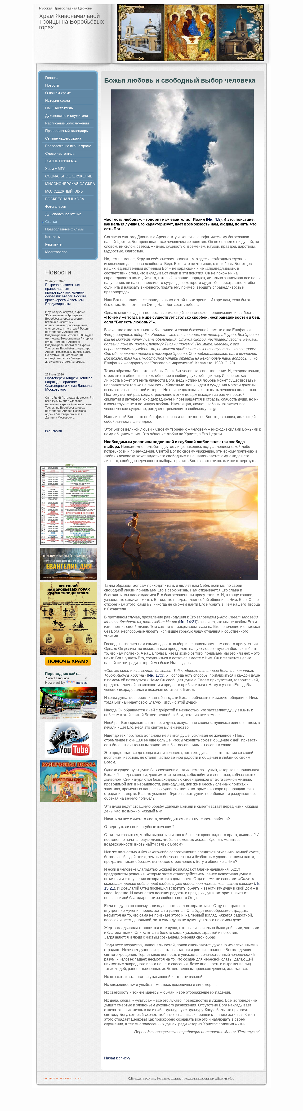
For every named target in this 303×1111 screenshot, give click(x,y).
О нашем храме (58, 93)
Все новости (53, 431)
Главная (51, 78)
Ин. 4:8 (213, 219)
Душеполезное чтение (63, 214)
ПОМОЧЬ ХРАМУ (68, 661)
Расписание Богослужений (67, 123)
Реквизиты (53, 244)
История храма (57, 100)
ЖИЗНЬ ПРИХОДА (61, 161)
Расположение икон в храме (68, 146)
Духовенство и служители (66, 116)
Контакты (53, 237)
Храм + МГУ (55, 169)
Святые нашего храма (63, 138)
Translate (82, 682)
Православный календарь (66, 131)
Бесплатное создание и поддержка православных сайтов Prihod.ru (195, 1078)
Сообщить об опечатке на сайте (62, 1078)
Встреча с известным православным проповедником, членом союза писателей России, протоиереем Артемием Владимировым (66, 294)
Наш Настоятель (59, 108)
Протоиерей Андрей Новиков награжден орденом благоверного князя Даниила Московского (68, 383)
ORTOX (151, 1078)
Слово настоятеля (60, 153)
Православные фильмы (64, 229)
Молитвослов (56, 252)
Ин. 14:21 (187, 622)
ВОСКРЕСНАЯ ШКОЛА (64, 199)
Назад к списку (117, 1058)
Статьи (51, 222)
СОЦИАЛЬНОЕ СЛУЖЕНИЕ (68, 176)
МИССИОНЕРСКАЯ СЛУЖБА (70, 184)
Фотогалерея (55, 206)
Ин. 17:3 (155, 675)
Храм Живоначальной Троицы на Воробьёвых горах (71, 22)
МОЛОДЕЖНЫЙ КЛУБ (64, 191)
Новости (52, 85)
